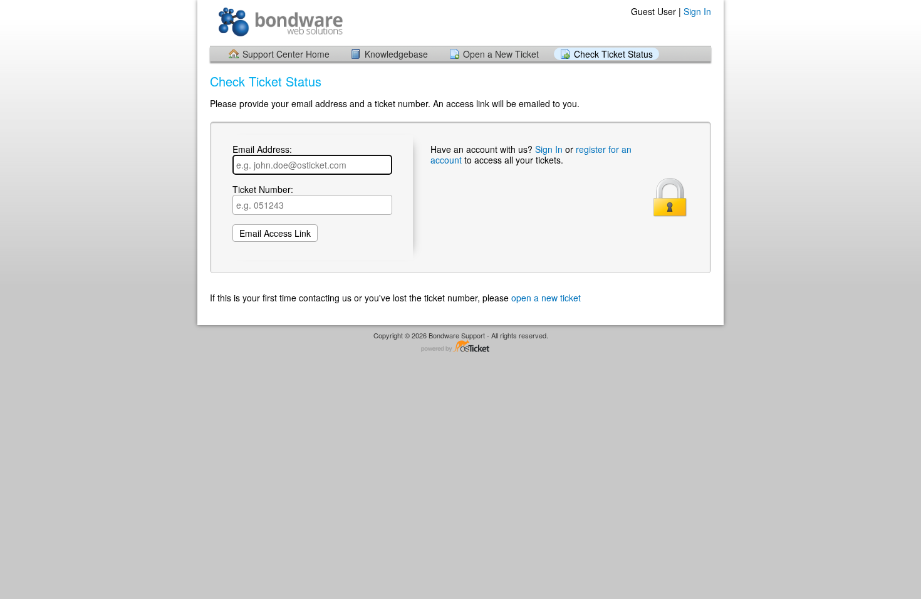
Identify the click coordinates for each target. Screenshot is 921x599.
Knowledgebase (396, 54)
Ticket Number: (262, 189)
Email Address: (262, 149)
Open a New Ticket (501, 54)
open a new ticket (546, 297)
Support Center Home (286, 54)
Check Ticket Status (613, 54)
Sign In (697, 11)
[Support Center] (280, 22)
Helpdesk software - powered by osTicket (460, 347)
